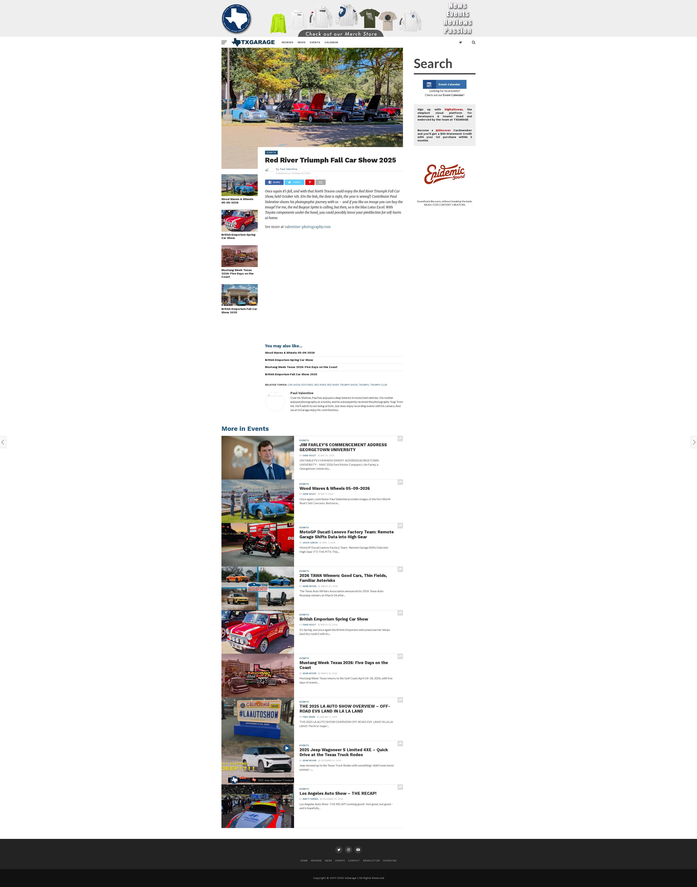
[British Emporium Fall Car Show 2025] (239, 304)
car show (294, 384)
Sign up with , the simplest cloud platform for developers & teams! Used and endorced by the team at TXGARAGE (444, 114)
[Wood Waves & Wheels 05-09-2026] (239, 195)
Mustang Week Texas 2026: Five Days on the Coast (237, 273)
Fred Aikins (309, 717)
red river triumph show (342, 384)
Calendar (331, 42)
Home (304, 860)
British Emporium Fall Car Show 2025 (239, 310)
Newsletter (371, 860)
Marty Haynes (310, 799)
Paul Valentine (288, 169)
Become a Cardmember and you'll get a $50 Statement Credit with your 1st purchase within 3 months (444, 135)
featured (307, 384)
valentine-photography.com (308, 227)
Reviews (287, 42)
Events (315, 42)
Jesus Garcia (310, 543)
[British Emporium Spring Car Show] (239, 230)
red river (320, 384)
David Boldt (309, 455)
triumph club (378, 384)
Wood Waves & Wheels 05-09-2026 (237, 201)
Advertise (390, 860)
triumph (364, 384)
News (301, 42)
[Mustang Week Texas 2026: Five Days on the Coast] (239, 266)
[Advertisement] (445, 359)
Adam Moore (310, 586)
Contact (354, 860)
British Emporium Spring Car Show (238, 236)
